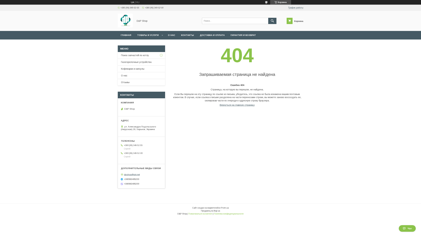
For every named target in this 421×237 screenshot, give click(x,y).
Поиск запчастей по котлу (135, 55)
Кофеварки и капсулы (132, 68)
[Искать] (272, 21)
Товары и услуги (148, 35)
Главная (126, 35)
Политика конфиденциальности (229, 214)
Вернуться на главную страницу (237, 105)
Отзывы (125, 82)
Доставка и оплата (212, 35)
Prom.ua (225, 208)
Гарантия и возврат (243, 35)
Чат (410, 228)
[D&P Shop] (125, 26)
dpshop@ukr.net (132, 174)
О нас (171, 35)
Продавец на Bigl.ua (210, 211)
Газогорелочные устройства (136, 62)
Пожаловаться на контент (200, 214)
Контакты (187, 35)
